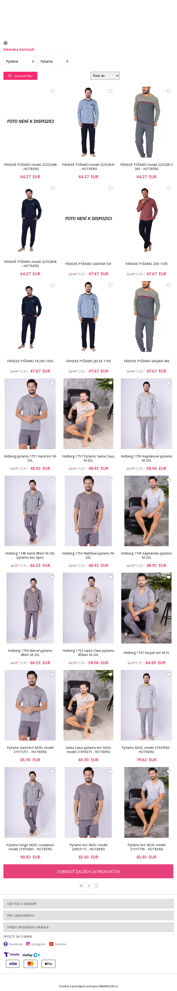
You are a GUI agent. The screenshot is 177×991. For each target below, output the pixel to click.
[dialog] (88, 495)
